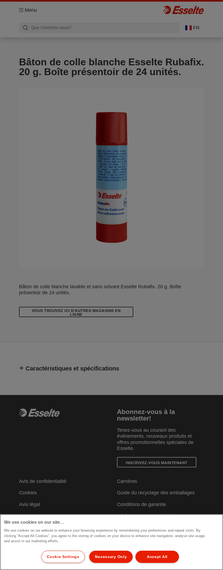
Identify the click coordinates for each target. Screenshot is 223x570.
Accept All (157, 556)
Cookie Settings (63, 556)
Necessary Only (111, 556)
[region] (111, 542)
